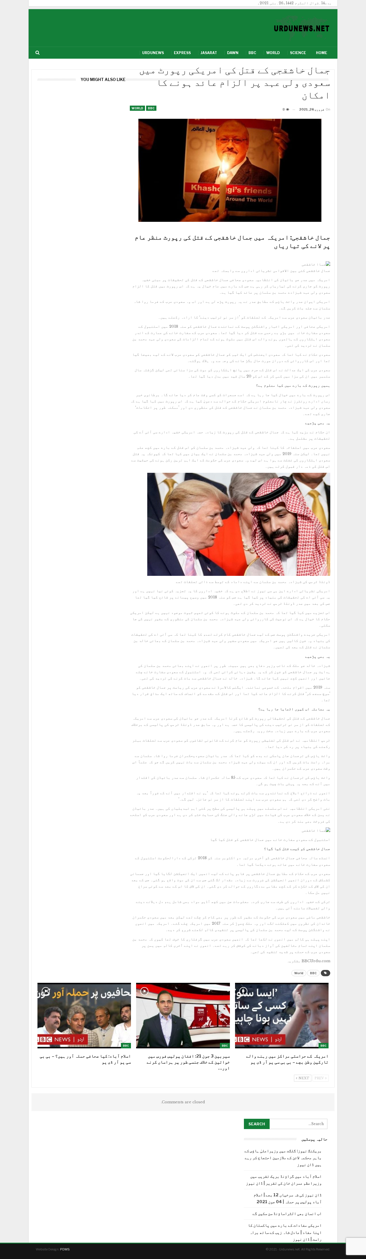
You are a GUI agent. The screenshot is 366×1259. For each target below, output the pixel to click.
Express (182, 53)
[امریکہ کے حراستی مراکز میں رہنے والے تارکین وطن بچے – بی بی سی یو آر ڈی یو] (282, 1015)
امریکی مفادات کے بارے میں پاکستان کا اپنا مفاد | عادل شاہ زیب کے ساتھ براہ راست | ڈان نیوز (285, 1232)
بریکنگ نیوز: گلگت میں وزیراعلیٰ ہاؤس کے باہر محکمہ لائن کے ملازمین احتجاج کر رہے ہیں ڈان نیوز (283, 1157)
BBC (252, 53)
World (273, 53)
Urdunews (153, 53)
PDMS (65, 1249)
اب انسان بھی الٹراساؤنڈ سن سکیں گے (287, 1213)
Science (298, 53)
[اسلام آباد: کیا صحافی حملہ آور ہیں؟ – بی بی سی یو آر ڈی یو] (84, 1015)
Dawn (232, 53)
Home (321, 53)
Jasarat (209, 53)
